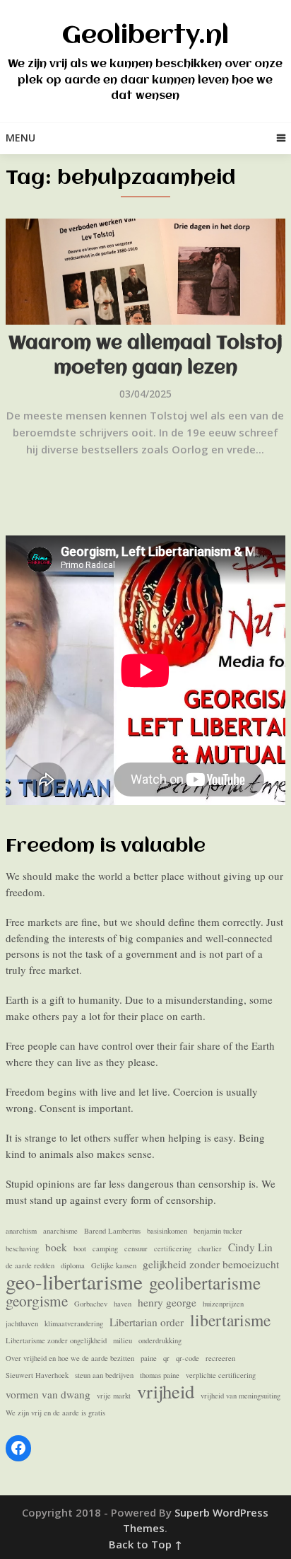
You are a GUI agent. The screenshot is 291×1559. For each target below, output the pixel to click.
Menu (20, 137)
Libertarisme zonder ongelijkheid (56, 1340)
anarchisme (60, 1231)
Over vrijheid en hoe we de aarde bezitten (70, 1358)
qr (166, 1358)
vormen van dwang (48, 1394)
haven (122, 1304)
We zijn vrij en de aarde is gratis (55, 1413)
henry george (167, 1302)
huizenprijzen (223, 1304)
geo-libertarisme (74, 1282)
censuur (136, 1248)
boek (56, 1247)
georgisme (37, 1301)
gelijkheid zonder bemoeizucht (211, 1264)
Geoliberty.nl (145, 36)
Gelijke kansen (113, 1265)
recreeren (220, 1358)
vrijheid (165, 1392)
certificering (172, 1248)
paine (149, 1358)
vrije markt (114, 1396)
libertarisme (230, 1320)
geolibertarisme (205, 1283)
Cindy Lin (250, 1247)
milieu (122, 1340)
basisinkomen (167, 1231)
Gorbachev (90, 1304)
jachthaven (22, 1323)
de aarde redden (30, 1265)
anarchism (21, 1231)
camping (105, 1248)
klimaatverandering (73, 1323)
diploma (73, 1265)
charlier (210, 1248)
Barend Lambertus (112, 1231)
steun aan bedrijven (104, 1375)
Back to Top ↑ (145, 1544)
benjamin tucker (218, 1231)
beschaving (22, 1248)
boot (79, 1248)
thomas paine (159, 1375)
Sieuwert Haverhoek (37, 1375)
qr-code (187, 1358)
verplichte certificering (221, 1375)
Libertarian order (146, 1322)
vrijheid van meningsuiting (240, 1396)
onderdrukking (160, 1340)
